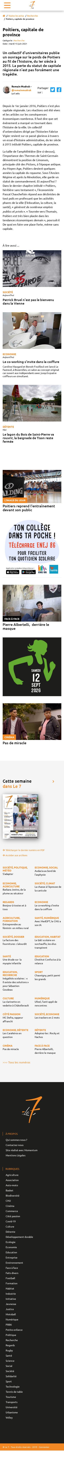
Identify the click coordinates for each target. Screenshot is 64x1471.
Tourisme (11, 1396)
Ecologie (10, 1242)
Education (11, 1252)
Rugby (9, 1350)
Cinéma (10, 1205)
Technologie (13, 1386)
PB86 (9, 1324)
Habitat (10, 1288)
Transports (11, 1402)
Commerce (12, 1211)
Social (9, 1365)
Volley (9, 1417)
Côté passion (13, 1216)
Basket (9, 1190)
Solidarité (11, 1376)
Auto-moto (12, 1185)
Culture (10, 1226)
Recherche (32, 15)
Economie (9, 354)
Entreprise (11, 1257)
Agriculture (12, 1174)
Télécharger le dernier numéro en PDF (25, 850)
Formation (11, 1283)
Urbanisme (12, 1412)
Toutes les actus (16, 15)
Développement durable (19, 1236)
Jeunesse (11, 1303)
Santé (9, 1355)
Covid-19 (11, 1221)
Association (12, 1180)
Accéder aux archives (16, 855)
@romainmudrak (21, 90)
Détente (8, 426)
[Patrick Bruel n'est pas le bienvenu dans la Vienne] (32, 268)
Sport (9, 1381)
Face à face (12, 1267)
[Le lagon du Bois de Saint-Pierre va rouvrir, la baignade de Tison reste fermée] (32, 403)
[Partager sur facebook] (58, 90)
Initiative (11, 1298)
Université (11, 1407)
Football (10, 1278)
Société (8, 292)
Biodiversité (12, 1195)
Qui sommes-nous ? (16, 1139)
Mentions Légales (15, 1155)
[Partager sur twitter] (52, 90)
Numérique (12, 1319)
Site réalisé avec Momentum (22, 1150)
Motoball (11, 1314)
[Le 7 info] (32, 5)
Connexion (44, 1447)
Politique (11, 1334)
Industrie (11, 1293)
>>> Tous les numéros (16, 1062)
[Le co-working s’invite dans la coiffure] (32, 330)
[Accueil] (4, 15)
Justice (10, 1309)
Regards (10, 1345)
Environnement (14, 1262)
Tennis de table (14, 1391)
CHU (8, 1200)
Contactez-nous (14, 1145)
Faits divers (12, 1272)
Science (10, 1360)
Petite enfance (14, 1329)
